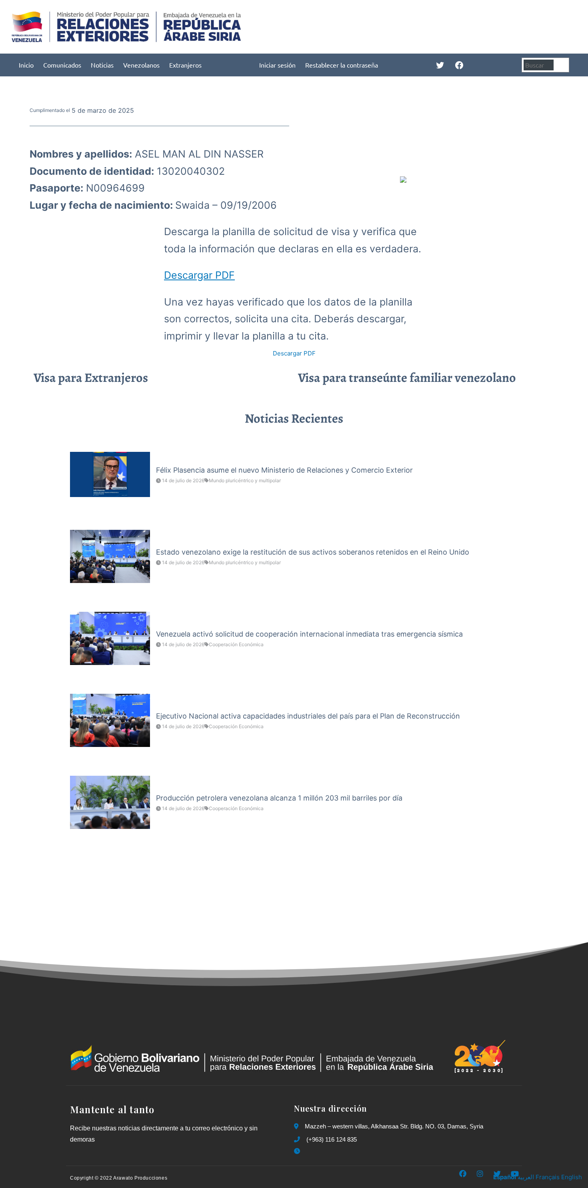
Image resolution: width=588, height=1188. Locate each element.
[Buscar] (562, 65)
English (571, 1177)
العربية (526, 1177)
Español (504, 1177)
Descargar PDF (199, 275)
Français (548, 1177)
